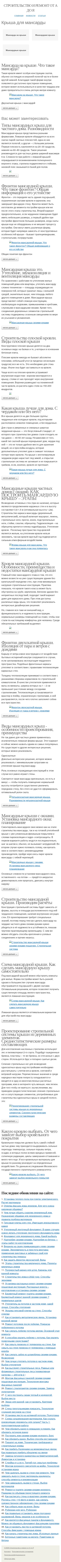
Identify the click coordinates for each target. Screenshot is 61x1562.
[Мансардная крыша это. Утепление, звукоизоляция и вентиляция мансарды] (30, 322)
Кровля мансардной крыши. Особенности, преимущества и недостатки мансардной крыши (28, 566)
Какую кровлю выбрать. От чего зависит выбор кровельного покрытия (29, 1134)
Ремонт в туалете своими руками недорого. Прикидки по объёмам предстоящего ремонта (26, 1491)
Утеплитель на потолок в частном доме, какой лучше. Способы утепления (27, 1305)
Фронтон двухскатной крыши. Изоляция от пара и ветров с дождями (27, 645)
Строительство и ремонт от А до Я (30, 8)
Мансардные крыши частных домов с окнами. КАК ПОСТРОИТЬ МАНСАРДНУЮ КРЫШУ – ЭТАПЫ (29, 493)
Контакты (7, 1551)
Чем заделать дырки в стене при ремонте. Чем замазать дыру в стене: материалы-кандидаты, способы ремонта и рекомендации (27, 1476)
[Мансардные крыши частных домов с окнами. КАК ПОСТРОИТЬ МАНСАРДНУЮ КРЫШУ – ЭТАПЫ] (30, 546)
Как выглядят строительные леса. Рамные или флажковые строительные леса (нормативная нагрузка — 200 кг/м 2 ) (27, 1371)
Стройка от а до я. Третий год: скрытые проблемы (31, 1462)
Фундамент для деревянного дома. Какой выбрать (30, 1236)
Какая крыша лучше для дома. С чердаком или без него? (29, 409)
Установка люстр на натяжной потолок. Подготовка (32, 1415)
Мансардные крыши (16, 50)
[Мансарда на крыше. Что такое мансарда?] (30, 96)
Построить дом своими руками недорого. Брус (29, 1435)
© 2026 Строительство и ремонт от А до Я (19, 1548)
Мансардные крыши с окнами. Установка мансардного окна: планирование (27, 818)
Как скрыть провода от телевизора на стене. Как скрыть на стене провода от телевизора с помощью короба (28, 1348)
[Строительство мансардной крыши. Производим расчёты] (30, 946)
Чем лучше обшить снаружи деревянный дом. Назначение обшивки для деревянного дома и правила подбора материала (26, 1216)
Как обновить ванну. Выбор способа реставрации (31, 1439)
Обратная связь (9, 1559)
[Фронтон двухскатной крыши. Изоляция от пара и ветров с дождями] (30, 709)
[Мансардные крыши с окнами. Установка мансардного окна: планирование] (30, 866)
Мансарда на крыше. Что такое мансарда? (28, 66)
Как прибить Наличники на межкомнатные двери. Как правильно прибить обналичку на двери (29, 1450)
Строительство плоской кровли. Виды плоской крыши (28, 339)
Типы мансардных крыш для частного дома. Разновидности (27, 126)
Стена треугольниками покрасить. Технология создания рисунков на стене (27, 1410)
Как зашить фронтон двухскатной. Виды (25, 1259)
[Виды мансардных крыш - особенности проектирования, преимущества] (30, 798)
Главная (18, 15)
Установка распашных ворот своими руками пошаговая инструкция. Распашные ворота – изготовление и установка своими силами (26, 1287)
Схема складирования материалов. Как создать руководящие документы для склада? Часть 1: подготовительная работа (28, 1422)
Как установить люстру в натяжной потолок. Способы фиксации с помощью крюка (26, 1528)
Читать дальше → (10, 108)
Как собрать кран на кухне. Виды (22, 1506)
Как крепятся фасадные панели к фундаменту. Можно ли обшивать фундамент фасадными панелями (30, 1521)
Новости (30, 15)
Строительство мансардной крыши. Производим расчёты (26, 900)
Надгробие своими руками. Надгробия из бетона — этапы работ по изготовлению (29, 1241)
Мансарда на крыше (16, 35)
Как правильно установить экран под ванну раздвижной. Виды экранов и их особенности (26, 1515)
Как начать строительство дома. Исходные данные (32, 1533)
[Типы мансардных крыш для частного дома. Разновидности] (30, 171)
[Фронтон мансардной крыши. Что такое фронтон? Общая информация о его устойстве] (30, 246)
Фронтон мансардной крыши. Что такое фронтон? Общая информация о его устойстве (27, 189)
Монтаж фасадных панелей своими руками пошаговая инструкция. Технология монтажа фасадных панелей (26, 1381)
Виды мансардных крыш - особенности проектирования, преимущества (27, 729)
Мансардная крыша (45, 35)
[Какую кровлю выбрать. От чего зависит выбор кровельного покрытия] (30, 1176)
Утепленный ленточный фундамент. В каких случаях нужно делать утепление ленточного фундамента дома (30, 1231)
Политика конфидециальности (14, 1555)
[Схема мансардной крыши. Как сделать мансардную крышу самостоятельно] (30, 1004)
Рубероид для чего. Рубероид (20, 1509)
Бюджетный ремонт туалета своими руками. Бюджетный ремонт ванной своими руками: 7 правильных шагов (26, 1297)
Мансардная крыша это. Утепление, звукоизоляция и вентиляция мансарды (25, 272)
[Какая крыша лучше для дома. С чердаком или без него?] (30, 471)
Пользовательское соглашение (22, 1551)
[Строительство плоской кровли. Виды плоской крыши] (30, 393)
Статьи (42, 15)
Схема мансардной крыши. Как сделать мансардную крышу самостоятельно (28, 967)
